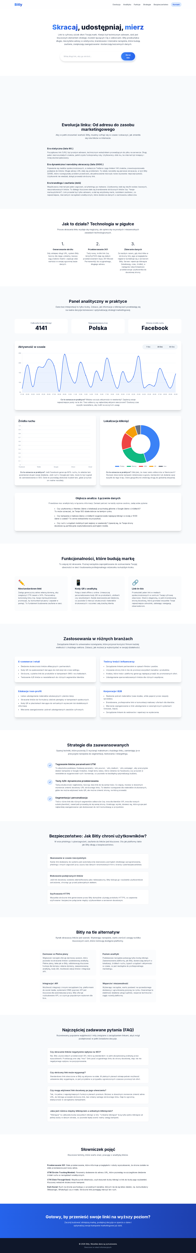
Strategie (147, 4)
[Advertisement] (98, 93)
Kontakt (176, 4)
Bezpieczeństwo (161, 4)
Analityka (127, 4)
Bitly (18, 4)
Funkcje (137, 4)
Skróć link (128, 56)
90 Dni (172, 347)
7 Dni (148, 347)
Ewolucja (116, 4)
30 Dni (160, 347)
